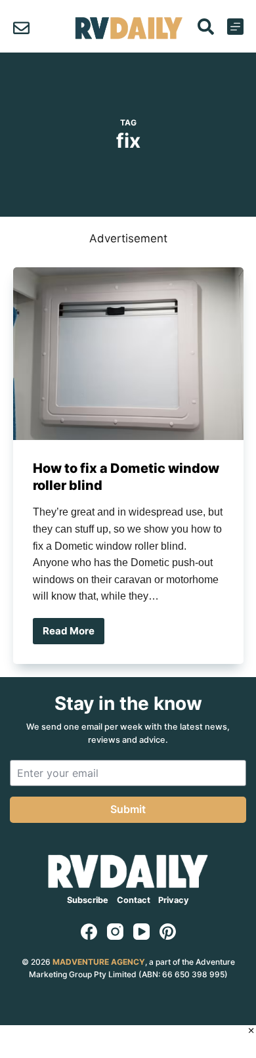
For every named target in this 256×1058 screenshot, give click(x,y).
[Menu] (235, 26)
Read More (73, 634)
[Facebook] (89, 931)
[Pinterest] (168, 931)
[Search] (206, 26)
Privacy (173, 900)
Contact (133, 900)
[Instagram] (115, 931)
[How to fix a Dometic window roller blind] (128, 353)
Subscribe (87, 900)
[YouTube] (141, 931)
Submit (128, 809)
